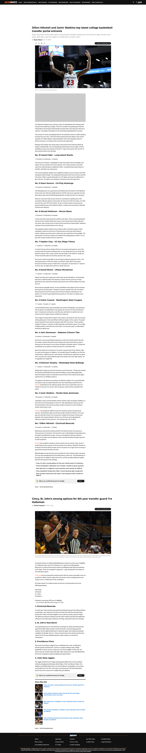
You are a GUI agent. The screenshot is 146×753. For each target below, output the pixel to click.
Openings (58, 739)
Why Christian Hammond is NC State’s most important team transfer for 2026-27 (59, 474)
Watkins (37, 411)
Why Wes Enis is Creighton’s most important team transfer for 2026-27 (59, 468)
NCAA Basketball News (30, 2)
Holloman (38, 575)
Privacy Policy (59, 742)
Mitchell (37, 443)
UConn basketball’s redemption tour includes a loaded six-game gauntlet (60, 466)
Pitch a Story (38, 742)
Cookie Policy (90, 742)
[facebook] (136, 2)
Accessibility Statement (42, 745)
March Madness (42, 2)
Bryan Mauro (38, 39)
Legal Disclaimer (106, 742)
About (20, 2)
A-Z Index (58, 745)
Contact (72, 739)
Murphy (37, 385)
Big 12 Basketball (63, 2)
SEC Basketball (86, 2)
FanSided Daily (105, 739)
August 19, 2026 (58, 602)
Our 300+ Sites (90, 739)
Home (36, 487)
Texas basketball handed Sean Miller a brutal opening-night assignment (59, 471)
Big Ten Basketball (75, 2)
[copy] (44, 43)
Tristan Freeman (39, 505)
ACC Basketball (53, 2)
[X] (133, 2)
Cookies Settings (75, 745)
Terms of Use (74, 742)
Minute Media (27, 748)
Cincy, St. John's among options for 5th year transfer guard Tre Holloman (59, 463)
